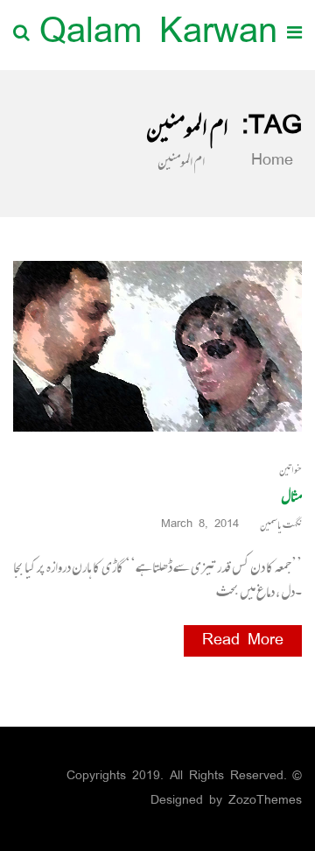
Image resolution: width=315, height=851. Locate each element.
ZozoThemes (265, 801)
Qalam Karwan (158, 34)
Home (268, 161)
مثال (291, 496)
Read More (243, 641)
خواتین (290, 469)
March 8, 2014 (200, 525)
